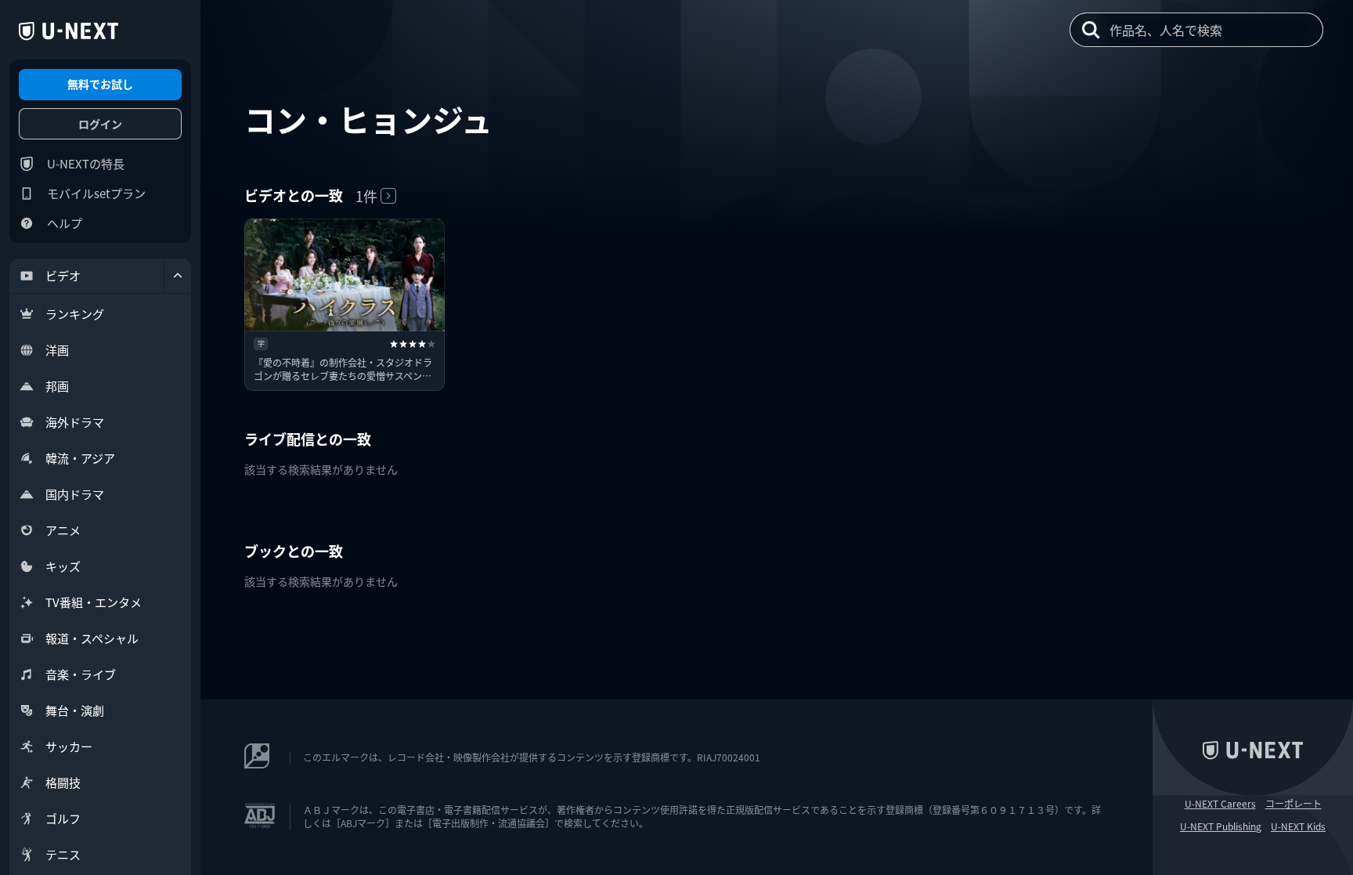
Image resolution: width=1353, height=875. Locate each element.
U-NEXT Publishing (1220, 826)
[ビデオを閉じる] (177, 276)
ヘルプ (64, 223)
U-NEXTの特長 (85, 163)
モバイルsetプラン (96, 193)
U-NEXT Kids (1298, 826)
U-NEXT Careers (1220, 803)
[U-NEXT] (68, 31)
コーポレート (1293, 803)
